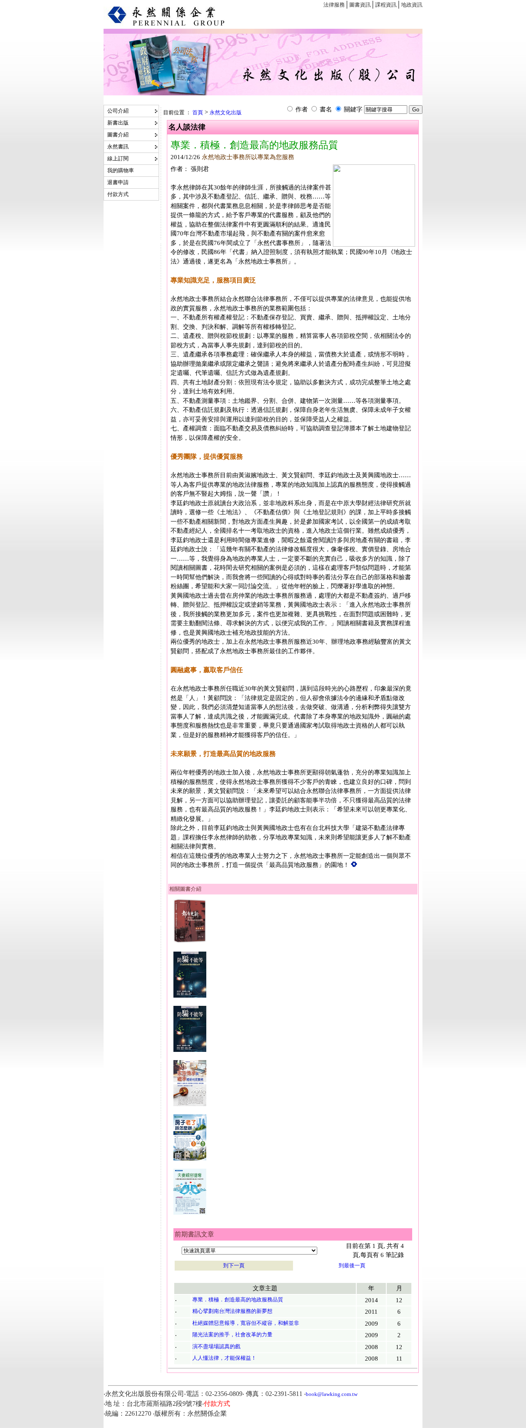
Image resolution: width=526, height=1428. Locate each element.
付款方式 (117, 194)
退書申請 (117, 182)
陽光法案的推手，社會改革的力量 (232, 1334)
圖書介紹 (117, 135)
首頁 (197, 112)
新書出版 (117, 123)
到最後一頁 (352, 1265)
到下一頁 (234, 1265)
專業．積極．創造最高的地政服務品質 (237, 1299)
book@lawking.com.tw (332, 1394)
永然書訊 (117, 146)
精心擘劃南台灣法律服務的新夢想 (232, 1311)
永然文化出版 (226, 112)
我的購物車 (120, 170)
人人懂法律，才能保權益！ (224, 1358)
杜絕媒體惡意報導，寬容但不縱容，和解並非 (245, 1323)
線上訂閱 (117, 158)
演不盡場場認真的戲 (216, 1346)
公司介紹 (117, 111)
